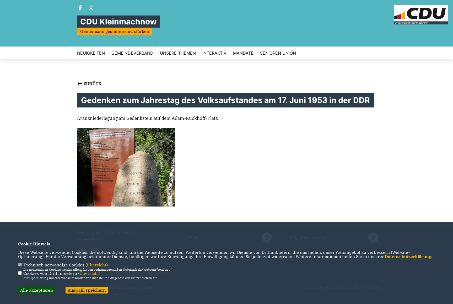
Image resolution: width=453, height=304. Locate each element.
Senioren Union (278, 53)
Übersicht (96, 264)
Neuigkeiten (91, 53)
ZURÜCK (91, 83)
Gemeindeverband (132, 53)
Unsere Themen (178, 53)
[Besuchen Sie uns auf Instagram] (91, 8)
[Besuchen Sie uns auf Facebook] (80, 8)
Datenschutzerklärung (408, 256)
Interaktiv (214, 53)
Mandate (243, 53)
